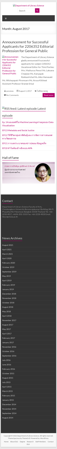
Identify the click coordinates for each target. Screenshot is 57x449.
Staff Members (40, 442)
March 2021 (7, 254)
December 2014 (9, 404)
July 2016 (6, 360)
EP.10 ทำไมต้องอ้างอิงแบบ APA (17, 148)
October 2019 (8, 267)
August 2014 (7, 417)
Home (6, 442)
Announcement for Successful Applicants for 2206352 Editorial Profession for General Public (28, 46)
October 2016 (8, 351)
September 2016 (9, 356)
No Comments (12, 95)
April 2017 (6, 333)
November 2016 (9, 347)
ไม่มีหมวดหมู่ (42, 91)
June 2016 (6, 364)
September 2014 (9, 413)
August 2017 (7, 325)
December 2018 (9, 294)
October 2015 (8, 373)
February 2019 (8, 285)
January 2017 (8, 342)
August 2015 (7, 378)
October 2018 (8, 302)
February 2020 (8, 263)
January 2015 (8, 400)
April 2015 (6, 387)
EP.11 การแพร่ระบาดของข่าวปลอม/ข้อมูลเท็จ (24, 143)
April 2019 (6, 280)
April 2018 (6, 316)
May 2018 (6, 311)
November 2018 (9, 298)
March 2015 (7, 391)
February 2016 (8, 369)
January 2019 (8, 289)
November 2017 (9, 320)
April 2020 (6, 258)
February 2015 (8, 395)
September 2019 (9, 271)
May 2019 (6, 276)
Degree (22, 442)
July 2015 (6, 382)
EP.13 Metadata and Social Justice (18, 130)
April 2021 (6, 249)
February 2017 (8, 338)
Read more (48, 95)
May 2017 (6, 329)
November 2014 (9, 409)
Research (30, 442)
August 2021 (7, 245)
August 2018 (7, 307)
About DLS (14, 442)
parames (10, 91)
